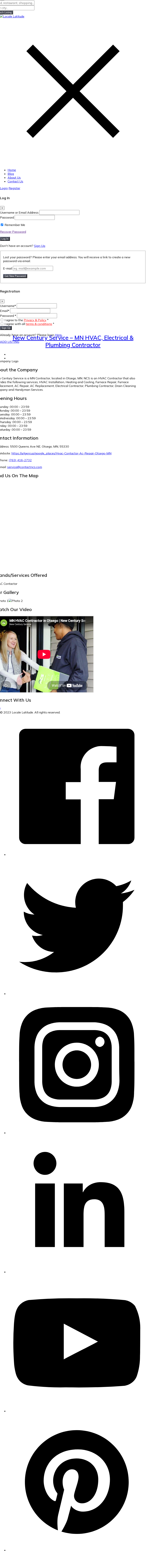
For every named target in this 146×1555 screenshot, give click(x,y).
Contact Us (15, 181)
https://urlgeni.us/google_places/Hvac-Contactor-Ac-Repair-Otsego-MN (61, 453)
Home (12, 170)
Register (14, 188)
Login (4, 188)
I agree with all (29, 324)
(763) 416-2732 (20, 460)
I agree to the (26, 320)
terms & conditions (39, 324)
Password (7, 217)
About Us (14, 177)
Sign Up (39, 246)
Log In (5, 238)
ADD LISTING (9, 342)
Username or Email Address (19, 212)
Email (4, 311)
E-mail (7, 268)
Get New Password (15, 276)
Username (8, 306)
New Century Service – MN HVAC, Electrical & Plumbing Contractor (73, 341)
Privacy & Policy (35, 320)
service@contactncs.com (24, 467)
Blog (11, 174)
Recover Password (13, 232)
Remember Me (15, 225)
